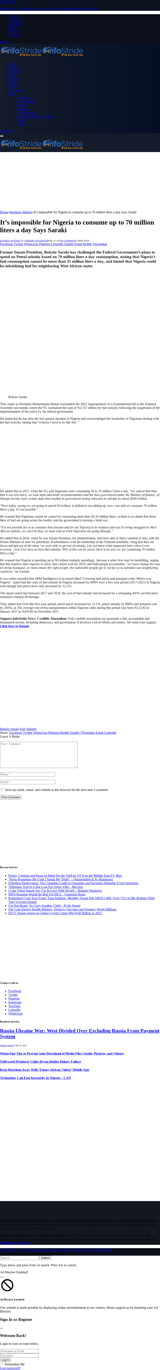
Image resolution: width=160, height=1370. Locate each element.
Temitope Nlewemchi (36, 241)
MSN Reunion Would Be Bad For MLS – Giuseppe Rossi (46, 894)
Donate (13, 27)
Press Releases (26, 113)
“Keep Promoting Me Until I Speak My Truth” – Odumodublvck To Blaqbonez (60, 879)
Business (14, 68)
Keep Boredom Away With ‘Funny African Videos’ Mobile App (44, 1070)
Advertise (14, 19)
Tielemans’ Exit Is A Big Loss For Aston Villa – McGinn (45, 887)
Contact (13, 34)
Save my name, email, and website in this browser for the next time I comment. (57, 790)
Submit (45, 1257)
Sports (12, 86)
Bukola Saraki (9, 729)
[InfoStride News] (41, 57)
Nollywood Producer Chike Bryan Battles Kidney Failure (40, 1061)
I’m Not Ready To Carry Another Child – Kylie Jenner (44, 905)
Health (21, 105)
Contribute (15, 23)
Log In (5, 1359)
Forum (12, 31)
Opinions (23, 109)
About (12, 16)
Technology (16, 90)
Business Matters (10, 241)
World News (7, 1045)
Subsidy (31, 729)
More (11, 94)
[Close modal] (1, 1277)
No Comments (68, 241)
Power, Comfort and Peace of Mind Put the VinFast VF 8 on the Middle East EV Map (65, 875)
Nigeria (13, 79)
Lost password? (10, 1368)
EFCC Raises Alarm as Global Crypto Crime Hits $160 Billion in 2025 (55, 913)
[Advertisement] (80, 181)
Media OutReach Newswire (35, 116)
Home (12, 64)
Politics (13, 83)
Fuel (22, 729)
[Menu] (1, 136)
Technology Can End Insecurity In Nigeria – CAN (35, 1078)
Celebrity (14, 71)
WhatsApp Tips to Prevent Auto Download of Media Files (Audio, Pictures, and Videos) (62, 1053)
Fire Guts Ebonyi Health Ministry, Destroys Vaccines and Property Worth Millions (62, 909)
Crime (12, 75)
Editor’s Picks (26, 101)
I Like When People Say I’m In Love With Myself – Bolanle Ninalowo (55, 890)
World (21, 120)
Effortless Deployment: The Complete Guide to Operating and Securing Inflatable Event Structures (73, 883)
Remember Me (15, 1364)
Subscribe (6, 131)
